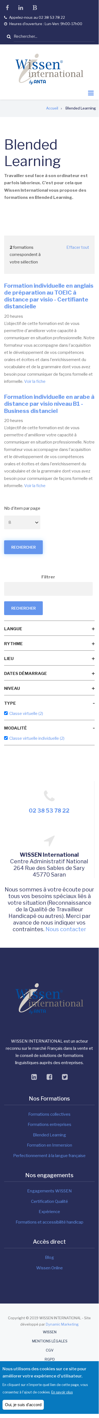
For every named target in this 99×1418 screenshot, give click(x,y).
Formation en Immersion (49, 1145)
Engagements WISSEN (49, 1191)
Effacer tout (77, 247)
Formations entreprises (49, 1124)
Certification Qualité (49, 1201)
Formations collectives (49, 1114)
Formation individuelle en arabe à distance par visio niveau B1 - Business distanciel (49, 403)
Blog (49, 1257)
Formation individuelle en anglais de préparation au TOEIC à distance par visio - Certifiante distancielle (49, 296)
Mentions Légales (49, 1341)
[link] (49, 628)
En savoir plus (62, 1392)
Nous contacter (66, 929)
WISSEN (49, 1332)
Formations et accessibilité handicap (49, 1222)
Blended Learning (49, 1135)
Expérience (49, 1211)
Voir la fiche (35, 381)
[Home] (49, 998)
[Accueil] (49, 69)
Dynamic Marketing (62, 1324)
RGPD (50, 1359)
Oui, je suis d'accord (23, 1404)
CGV (49, 1350)
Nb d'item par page (22, 508)
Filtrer (48, 577)
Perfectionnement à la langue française (49, 1155)
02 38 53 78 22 (49, 810)
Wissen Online (49, 1267)
